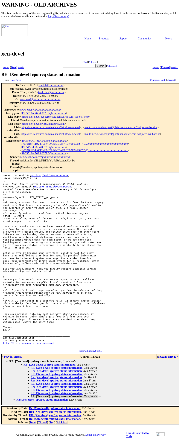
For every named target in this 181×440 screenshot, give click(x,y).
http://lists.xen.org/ (58, 16)
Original (171, 80)
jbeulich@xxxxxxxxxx (50, 85)
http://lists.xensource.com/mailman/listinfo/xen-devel (51, 127)
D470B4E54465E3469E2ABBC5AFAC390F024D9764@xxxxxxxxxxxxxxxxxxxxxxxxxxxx (75, 143)
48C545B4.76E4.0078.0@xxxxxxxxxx (44, 147)
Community (144, 38)
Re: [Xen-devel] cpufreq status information (56, 370)
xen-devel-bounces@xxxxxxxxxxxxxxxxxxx (45, 156)
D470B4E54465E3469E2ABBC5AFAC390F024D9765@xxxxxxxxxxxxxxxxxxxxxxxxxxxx (75, 150)
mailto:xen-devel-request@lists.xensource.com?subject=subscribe (120, 127)
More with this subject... (90, 350)
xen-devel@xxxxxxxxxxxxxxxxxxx (40, 99)
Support (123, 38)
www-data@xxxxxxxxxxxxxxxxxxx (40, 109)
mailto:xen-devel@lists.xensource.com (43, 123)
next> (21, 67)
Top (85, 62)
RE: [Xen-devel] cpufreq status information (49, 364)
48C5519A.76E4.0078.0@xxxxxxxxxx (44, 113)
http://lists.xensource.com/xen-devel (28, 343)
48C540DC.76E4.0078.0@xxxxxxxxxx (44, 140)
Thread (165, 67)
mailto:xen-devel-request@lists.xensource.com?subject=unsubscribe (122, 133)
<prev (6, 67)
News (168, 38)
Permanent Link (157, 80)
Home (87, 38)
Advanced (112, 66)
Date (13, 67)
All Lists (93, 62)
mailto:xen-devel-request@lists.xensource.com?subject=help (55, 116)
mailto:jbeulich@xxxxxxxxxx (49, 175)
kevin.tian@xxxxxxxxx (51, 92)
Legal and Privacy (95, 434)
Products (104, 38)
